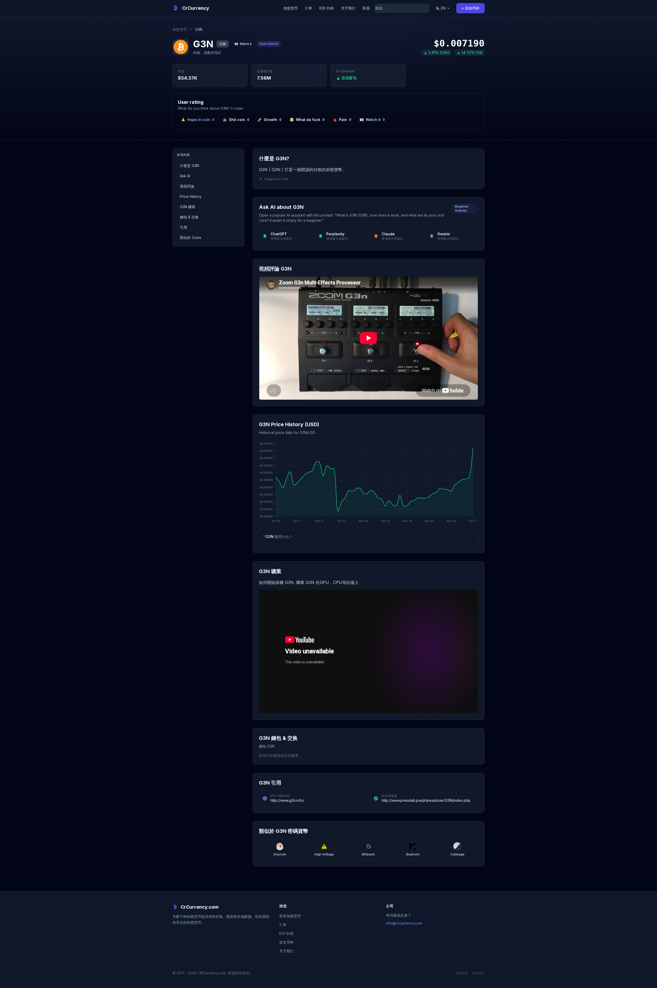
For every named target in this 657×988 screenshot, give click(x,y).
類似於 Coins (190, 237)
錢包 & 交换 (189, 217)
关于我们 (348, 8)
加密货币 (290, 8)
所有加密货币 (290, 916)
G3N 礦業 (187, 206)
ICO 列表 (326, 8)
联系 (366, 8)
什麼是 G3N (189, 165)
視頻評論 (187, 186)
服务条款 (478, 973)
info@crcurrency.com (404, 923)
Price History (190, 196)
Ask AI (185, 176)
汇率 (308, 8)
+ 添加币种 (470, 8)
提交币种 (286, 942)
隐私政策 (462, 973)
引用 (183, 227)
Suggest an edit (276, 179)
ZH (443, 8)
